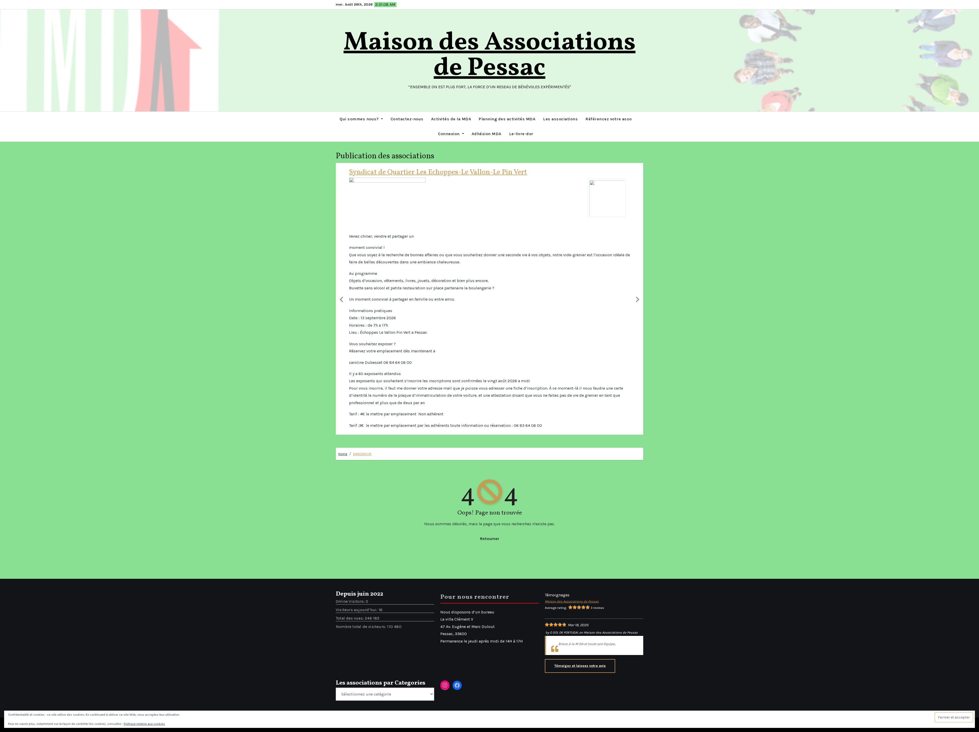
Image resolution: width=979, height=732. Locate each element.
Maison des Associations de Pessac (490, 55)
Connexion (449, 133)
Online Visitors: (351, 601)
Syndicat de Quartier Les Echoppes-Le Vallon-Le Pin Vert (438, 172)
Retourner (489, 538)
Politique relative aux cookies (144, 724)
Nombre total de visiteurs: (361, 626)
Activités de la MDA (451, 119)
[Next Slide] (638, 299)
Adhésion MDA (486, 133)
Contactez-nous (407, 119)
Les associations (560, 119)
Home (342, 454)
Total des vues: (350, 618)
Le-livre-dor (521, 133)
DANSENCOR (362, 454)
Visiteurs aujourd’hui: (357, 609)
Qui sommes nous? (360, 119)
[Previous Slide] (341, 299)
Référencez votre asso (608, 119)
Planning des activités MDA (507, 119)
